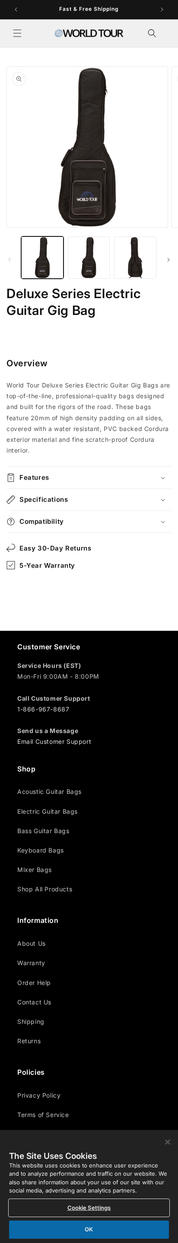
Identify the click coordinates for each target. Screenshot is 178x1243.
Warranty (31, 962)
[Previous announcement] (15, 9)
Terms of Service (43, 1114)
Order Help (34, 982)
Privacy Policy (38, 1095)
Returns (29, 1041)
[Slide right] (168, 259)
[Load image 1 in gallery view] (42, 257)
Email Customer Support (54, 741)
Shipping (30, 1021)
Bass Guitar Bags (43, 830)
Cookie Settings (89, 1207)
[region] (89, 1186)
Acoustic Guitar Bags (49, 791)
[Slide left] (9, 259)
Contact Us (34, 1002)
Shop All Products (44, 889)
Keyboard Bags (40, 850)
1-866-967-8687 (43, 709)
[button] (17, 33)
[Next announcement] (162, 9)
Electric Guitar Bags (47, 811)
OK (89, 1229)
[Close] (167, 1142)
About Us (31, 943)
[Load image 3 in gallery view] (135, 257)
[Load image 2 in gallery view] (89, 257)
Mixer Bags (34, 869)
